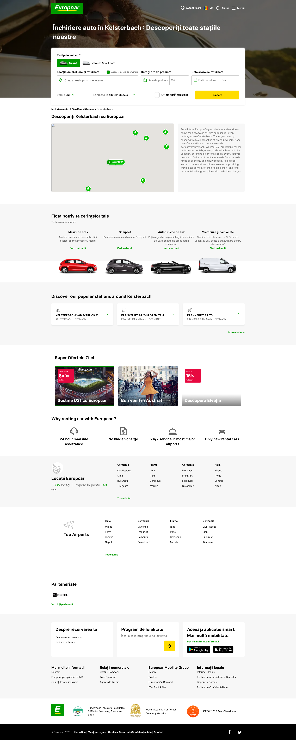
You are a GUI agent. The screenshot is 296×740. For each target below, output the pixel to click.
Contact (158, 732)
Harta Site (80, 732)
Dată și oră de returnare (208, 72)
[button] (135, 133)
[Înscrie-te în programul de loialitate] (169, 646)
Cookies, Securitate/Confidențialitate (130, 732)
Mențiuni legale (97, 732)
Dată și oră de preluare (156, 72)
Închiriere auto (60, 109)
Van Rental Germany (84, 109)
